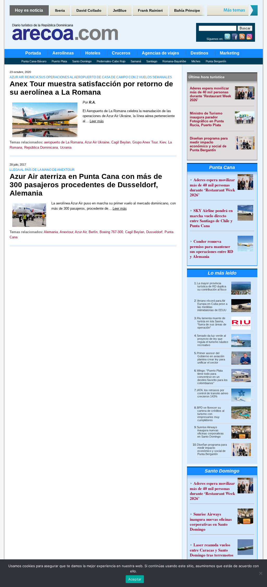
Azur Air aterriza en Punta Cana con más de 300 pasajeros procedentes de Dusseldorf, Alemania (86, 184)
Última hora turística (206, 77)
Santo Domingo (82, 61)
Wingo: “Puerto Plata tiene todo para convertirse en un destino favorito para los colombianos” (212, 377)
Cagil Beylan (120, 142)
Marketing (229, 53)
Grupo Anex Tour (144, 142)
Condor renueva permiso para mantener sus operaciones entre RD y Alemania (211, 248)
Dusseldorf (154, 232)
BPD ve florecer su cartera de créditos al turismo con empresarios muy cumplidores (210, 414)
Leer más (97, 121)
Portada (33, 53)
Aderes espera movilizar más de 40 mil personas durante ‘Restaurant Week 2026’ (210, 94)
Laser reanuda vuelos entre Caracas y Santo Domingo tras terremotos (211, 550)
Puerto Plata (59, 61)
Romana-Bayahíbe (174, 61)
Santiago (151, 61)
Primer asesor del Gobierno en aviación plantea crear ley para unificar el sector (211, 358)
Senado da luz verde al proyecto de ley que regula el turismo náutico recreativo (212, 340)
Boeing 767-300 (111, 232)
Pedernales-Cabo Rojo (111, 61)
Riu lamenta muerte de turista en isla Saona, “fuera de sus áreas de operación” (211, 323)
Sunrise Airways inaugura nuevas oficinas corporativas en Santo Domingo (210, 432)
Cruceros (121, 53)
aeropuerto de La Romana (63, 142)
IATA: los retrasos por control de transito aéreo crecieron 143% (212, 393)
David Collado (88, 10)
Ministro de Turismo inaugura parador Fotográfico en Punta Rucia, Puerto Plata (207, 119)
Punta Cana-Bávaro (33, 61)
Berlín (93, 232)
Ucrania (65, 147)
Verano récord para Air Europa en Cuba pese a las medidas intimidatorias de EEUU (212, 305)
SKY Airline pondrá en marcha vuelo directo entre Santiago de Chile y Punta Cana (211, 218)
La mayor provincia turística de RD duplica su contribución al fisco (211, 286)
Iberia (60, 10)
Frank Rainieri (150, 10)
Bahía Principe (187, 10)
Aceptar (135, 579)
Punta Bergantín (216, 61)
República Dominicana (41, 147)
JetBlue (119, 10)
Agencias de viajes (160, 53)
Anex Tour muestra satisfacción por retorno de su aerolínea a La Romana (91, 88)
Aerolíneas (63, 53)
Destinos (199, 53)
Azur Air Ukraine (97, 142)
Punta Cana (222, 167)
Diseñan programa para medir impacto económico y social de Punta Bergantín (209, 144)
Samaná (136, 61)
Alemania (51, 232)
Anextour (66, 232)
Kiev (163, 142)
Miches (196, 61)
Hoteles (92, 53)
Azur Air (81, 232)
